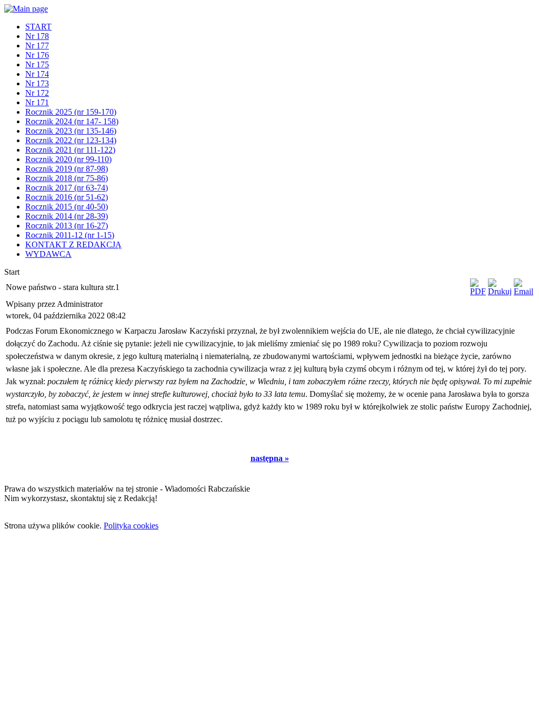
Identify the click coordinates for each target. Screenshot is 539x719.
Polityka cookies (131, 525)
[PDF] (478, 291)
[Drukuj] (500, 291)
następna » (270, 458)
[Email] (523, 291)
